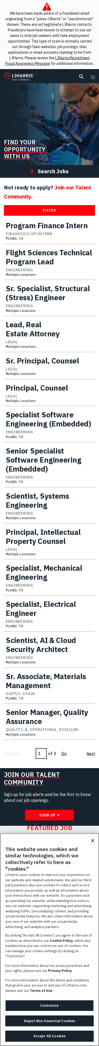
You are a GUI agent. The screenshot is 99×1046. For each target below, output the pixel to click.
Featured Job (49, 828)
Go (64, 753)
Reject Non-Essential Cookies (49, 1021)
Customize (49, 1005)
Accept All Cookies (49, 1036)
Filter (49, 210)
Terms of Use (41, 990)
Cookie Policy (61, 940)
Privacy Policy (60, 970)
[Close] (92, 840)
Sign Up (47, 815)
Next (91, 753)
